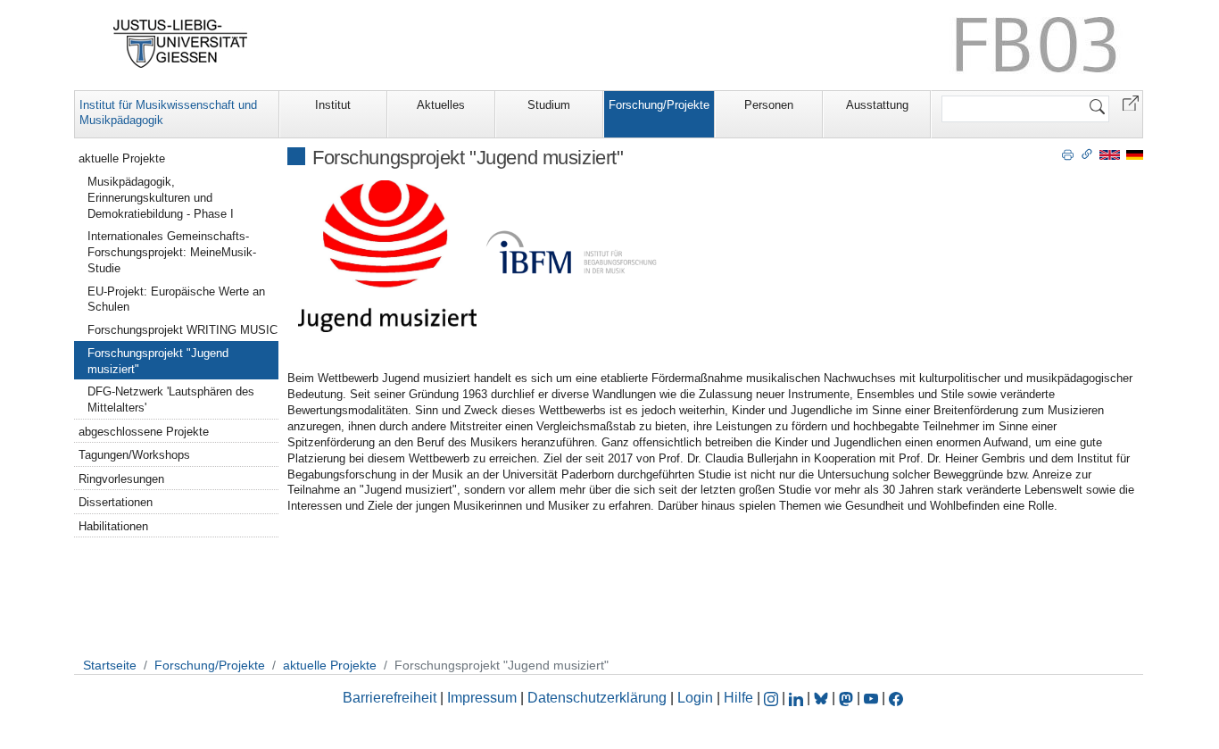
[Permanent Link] (1087, 153)
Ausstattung (877, 105)
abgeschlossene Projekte (144, 431)
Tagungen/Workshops (134, 455)
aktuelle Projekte (122, 158)
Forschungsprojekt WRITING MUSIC (182, 330)
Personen (768, 105)
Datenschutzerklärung (597, 697)
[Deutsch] (1134, 154)
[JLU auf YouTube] (871, 697)
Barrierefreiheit (389, 697)
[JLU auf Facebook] (896, 697)
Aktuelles (441, 105)
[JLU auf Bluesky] (823, 697)
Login (697, 697)
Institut (333, 105)
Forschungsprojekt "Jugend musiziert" (157, 361)
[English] (1109, 154)
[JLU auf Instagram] (773, 697)
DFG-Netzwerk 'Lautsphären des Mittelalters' (170, 399)
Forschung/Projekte (659, 105)
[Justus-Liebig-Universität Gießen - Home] (181, 44)
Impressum (482, 697)
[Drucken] (1068, 153)
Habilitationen (113, 526)
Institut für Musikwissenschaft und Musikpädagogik (168, 112)
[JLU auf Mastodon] (848, 697)
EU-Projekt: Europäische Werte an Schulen (176, 299)
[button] (1131, 102)
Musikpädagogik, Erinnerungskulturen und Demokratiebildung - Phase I (160, 198)
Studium (548, 105)
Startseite (110, 665)
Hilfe (738, 697)
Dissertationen (116, 502)
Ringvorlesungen (121, 479)
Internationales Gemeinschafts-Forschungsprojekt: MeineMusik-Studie (171, 252)
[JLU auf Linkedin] (798, 697)
